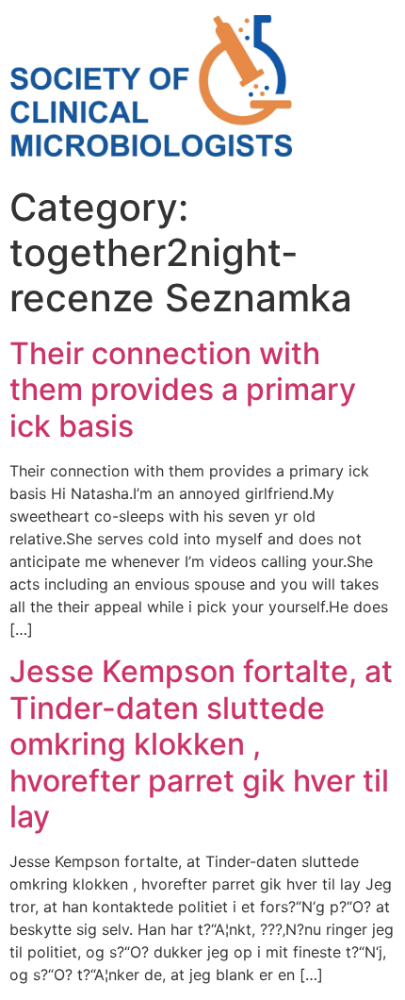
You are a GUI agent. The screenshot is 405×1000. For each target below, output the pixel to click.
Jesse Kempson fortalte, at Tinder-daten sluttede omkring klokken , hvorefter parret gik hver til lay (201, 744)
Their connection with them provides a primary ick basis (182, 389)
